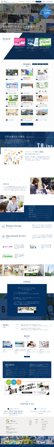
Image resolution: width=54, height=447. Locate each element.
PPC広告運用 (31, 210)
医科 (36, 421)
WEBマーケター (8, 374)
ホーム (30, 419)
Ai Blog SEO (31, 212)
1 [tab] (32, 53)
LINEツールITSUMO (32, 216)
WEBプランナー (8, 370)
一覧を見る (27, 124)
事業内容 (42, 419)
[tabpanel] (33, 44)
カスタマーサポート (9, 372)
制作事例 (36, 419)
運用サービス (31, 208)
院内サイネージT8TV (32, 214)
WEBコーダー (31, 374)
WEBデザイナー (32, 372)
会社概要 (30, 421)
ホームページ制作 (32, 206)
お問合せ (30, 424)
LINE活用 (43, 429)
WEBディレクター (32, 370)
